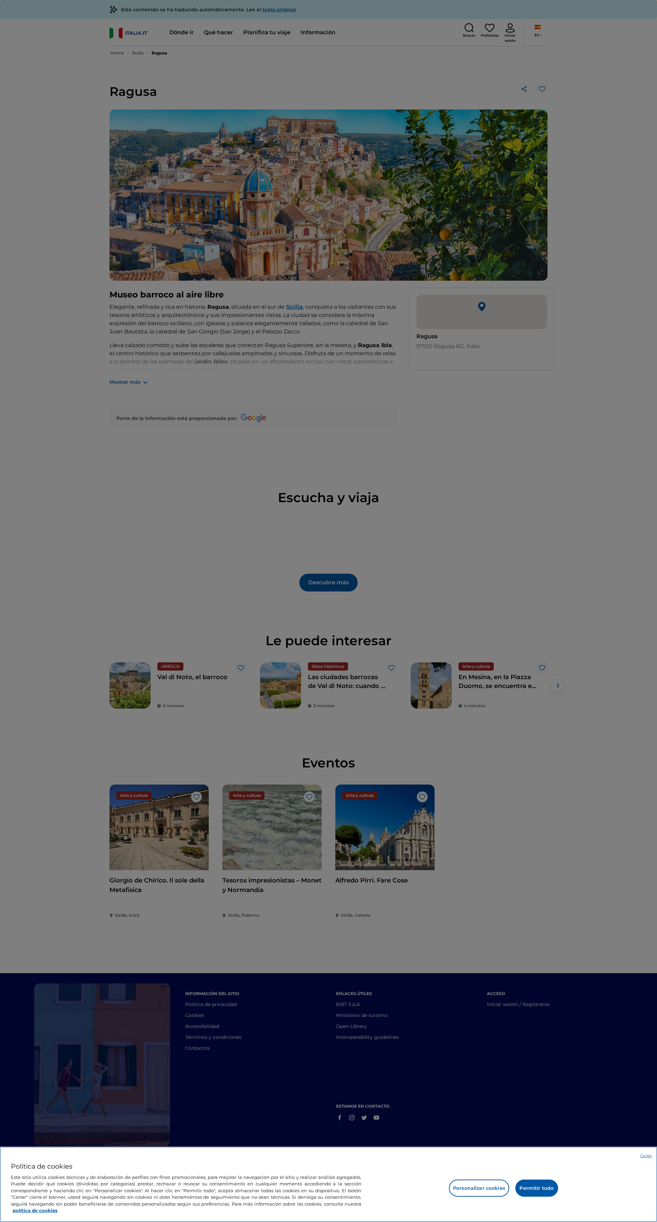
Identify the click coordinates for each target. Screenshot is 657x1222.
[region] (328, 1184)
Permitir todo (536, 1188)
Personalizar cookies (479, 1188)
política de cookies (35, 1210)
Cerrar (646, 1155)
